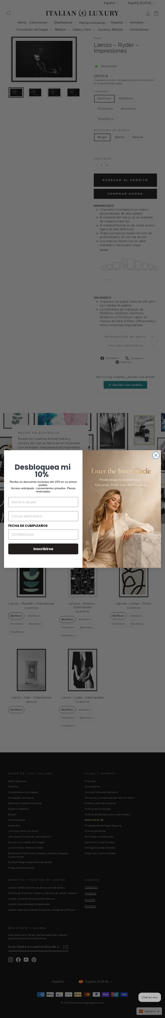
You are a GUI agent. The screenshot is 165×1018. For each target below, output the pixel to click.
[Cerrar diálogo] (155, 455)
